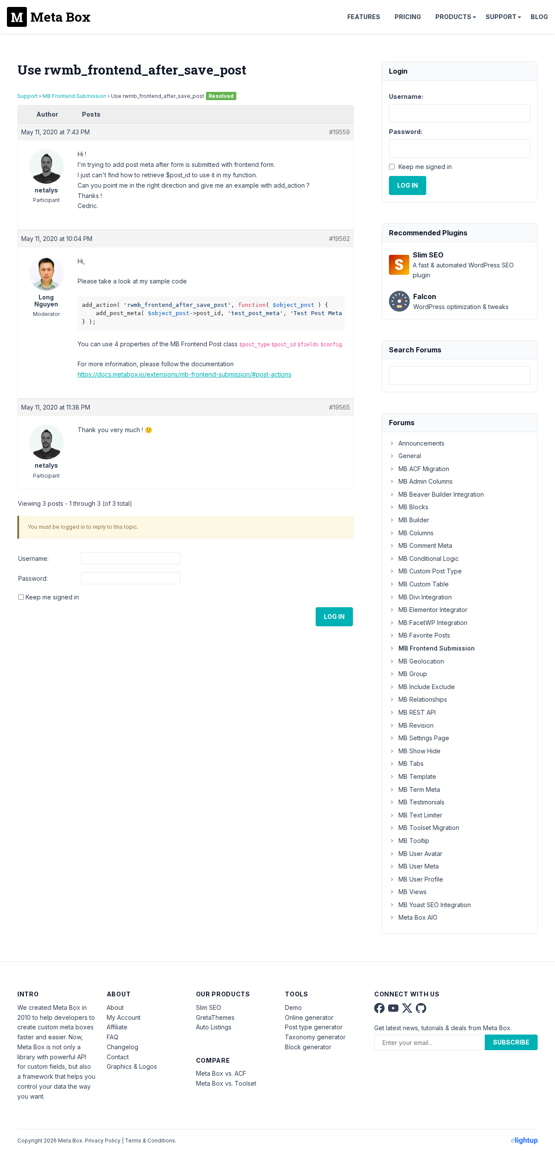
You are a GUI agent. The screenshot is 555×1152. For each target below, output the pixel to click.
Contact (118, 1057)
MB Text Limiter (420, 815)
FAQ (112, 1037)
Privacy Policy (103, 1140)
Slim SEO (208, 1007)
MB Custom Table (423, 584)
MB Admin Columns (425, 481)
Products (453, 16)
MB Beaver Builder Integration (441, 494)
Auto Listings (214, 1027)
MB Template (417, 776)
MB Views (412, 891)
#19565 (339, 407)
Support (501, 16)
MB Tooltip (413, 840)
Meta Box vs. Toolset (226, 1083)
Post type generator (314, 1027)
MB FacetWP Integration (432, 622)
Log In (334, 616)
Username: (33, 558)
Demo (293, 1007)
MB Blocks (413, 507)
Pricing (408, 16)
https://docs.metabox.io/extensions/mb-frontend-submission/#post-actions (184, 374)
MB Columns (416, 533)
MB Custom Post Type (430, 571)
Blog (539, 16)
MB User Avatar (420, 853)
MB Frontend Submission (74, 96)
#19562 (339, 238)
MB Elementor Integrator (432, 609)
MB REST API (417, 712)
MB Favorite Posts (424, 635)
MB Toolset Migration (428, 827)
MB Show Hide (419, 751)
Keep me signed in (52, 597)
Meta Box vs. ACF (221, 1073)
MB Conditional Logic (428, 558)
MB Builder (413, 520)
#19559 (339, 132)
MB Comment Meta (425, 545)
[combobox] (459, 375)
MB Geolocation (421, 661)
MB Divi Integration (425, 597)
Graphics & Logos (132, 1066)
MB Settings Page (423, 738)
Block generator (308, 1047)
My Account (123, 1017)
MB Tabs (411, 763)
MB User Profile (420, 879)
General (409, 455)
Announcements (421, 443)
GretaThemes (215, 1017)
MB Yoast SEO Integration (434, 904)
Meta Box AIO (417, 917)
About (115, 1007)
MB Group (412, 673)
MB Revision (416, 725)
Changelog (122, 1047)
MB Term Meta (419, 789)
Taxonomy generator (315, 1037)
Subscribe (511, 1042)
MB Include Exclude (426, 686)
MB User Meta (418, 866)
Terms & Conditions (150, 1140)
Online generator (309, 1017)
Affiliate (117, 1027)
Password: (33, 578)
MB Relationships (422, 699)
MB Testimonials (421, 802)
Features (363, 16)
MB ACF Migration (423, 468)
